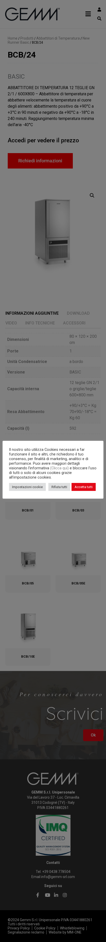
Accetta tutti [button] (84, 487)
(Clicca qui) (60, 468)
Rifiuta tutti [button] (59, 487)
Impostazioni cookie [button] (27, 487)
